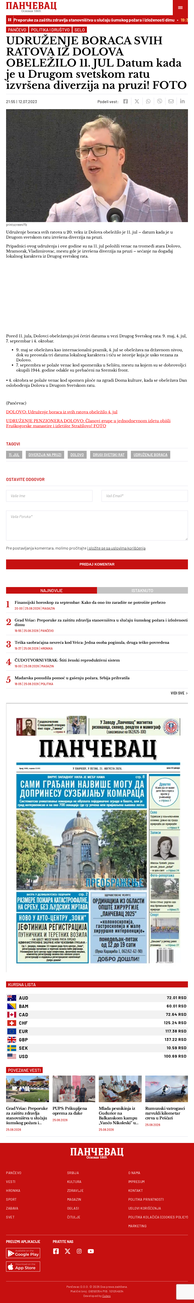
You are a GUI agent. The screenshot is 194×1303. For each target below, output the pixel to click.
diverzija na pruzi (45, 455)
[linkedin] (182, 101)
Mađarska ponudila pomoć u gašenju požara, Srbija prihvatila (72, 678)
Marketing (137, 1226)
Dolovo (77, 455)
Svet (10, 1217)
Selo (80, 29)
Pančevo (17, 29)
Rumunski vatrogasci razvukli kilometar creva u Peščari (165, 1113)
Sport (11, 1199)
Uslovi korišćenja (144, 1208)
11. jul (14, 455)
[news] (27, 1089)
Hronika (47, 648)
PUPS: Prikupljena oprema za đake (70, 1111)
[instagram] (79, 1251)
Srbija (73, 1173)
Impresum (136, 1182)
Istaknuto (142, 590)
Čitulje (74, 1217)
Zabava (12, 1208)
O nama (134, 1173)
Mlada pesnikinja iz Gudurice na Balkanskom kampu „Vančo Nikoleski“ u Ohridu (118, 1115)
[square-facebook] (56, 1251)
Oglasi (73, 1208)
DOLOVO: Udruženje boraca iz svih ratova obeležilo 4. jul (61, 412)
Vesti (10, 1182)
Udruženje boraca (150, 455)
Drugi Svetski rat (109, 455)
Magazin (48, 608)
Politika (47, 684)
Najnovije (51, 590)
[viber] (159, 101)
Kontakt (135, 1191)
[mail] (171, 101)
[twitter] (136, 101)
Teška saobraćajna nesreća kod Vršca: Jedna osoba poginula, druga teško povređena (92, 642)
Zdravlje (75, 1191)
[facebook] (125, 101)
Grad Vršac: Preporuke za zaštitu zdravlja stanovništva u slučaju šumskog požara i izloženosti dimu (101, 622)
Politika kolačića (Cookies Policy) (158, 1217)
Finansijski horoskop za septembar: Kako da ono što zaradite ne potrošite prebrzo (90, 602)
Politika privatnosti (146, 1199)
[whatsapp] (148, 101)
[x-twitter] (67, 1251)
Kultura (74, 1182)
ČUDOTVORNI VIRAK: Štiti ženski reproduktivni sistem (67, 660)
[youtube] (91, 1251)
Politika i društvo (50, 29)
